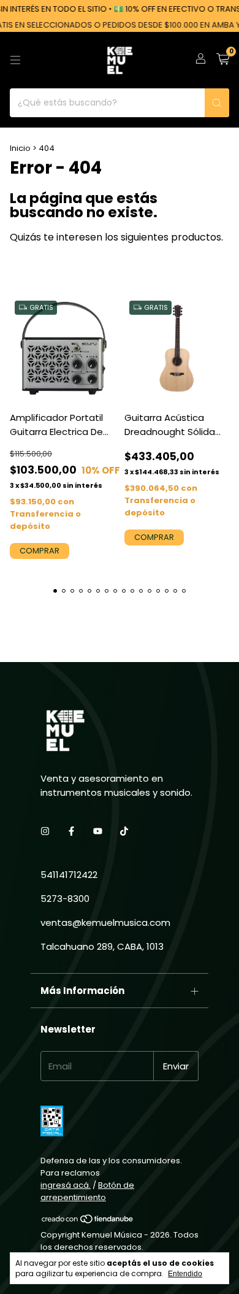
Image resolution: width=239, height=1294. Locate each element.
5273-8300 (64, 898)
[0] (222, 60)
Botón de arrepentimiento (87, 1191)
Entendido (185, 1273)
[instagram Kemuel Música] (45, 831)
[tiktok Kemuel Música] (124, 831)
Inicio (20, 148)
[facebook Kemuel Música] (71, 831)
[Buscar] (217, 102)
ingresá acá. (65, 1185)
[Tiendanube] (87, 1221)
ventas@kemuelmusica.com (105, 922)
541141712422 (68, 874)
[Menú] (15, 60)
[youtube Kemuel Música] (97, 831)
